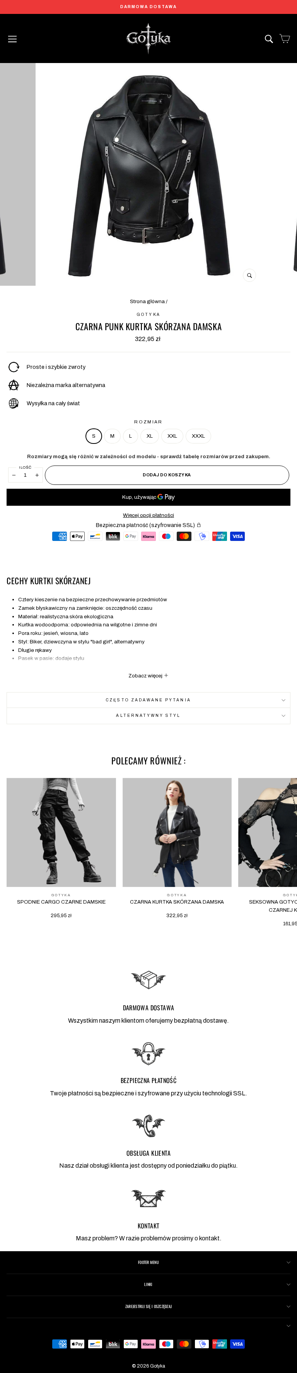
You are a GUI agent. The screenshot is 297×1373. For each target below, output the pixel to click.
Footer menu (148, 1262)
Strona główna (147, 301)
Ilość (25, 467)
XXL (172, 436)
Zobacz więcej (146, 676)
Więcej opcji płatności (148, 515)
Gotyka (148, 314)
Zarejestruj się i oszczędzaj (148, 1306)
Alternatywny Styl (148, 715)
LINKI (148, 1284)
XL (150, 436)
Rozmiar (148, 422)
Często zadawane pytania (148, 700)
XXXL (198, 436)
